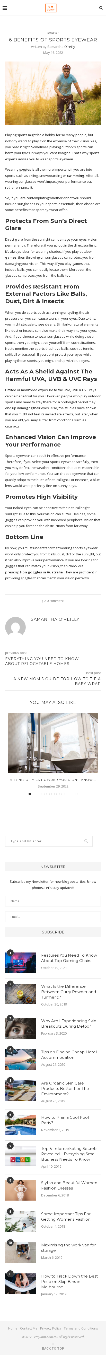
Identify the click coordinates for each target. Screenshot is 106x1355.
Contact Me (29, 1328)
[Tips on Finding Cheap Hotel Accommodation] (20, 1059)
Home (12, 1328)
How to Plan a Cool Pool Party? (65, 1120)
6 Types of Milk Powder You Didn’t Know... (53, 780)
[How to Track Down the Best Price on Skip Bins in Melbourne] (20, 1283)
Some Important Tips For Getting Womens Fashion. (66, 1216)
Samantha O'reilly (61, 46)
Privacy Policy (50, 1328)
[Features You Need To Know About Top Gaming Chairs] (20, 962)
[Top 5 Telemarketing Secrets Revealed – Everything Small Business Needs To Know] (20, 1156)
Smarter (53, 32)
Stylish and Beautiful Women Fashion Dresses (69, 1185)
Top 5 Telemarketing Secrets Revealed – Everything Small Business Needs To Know (69, 1154)
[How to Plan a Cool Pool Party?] (20, 1125)
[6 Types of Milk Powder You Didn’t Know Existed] (53, 743)
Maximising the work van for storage (68, 1248)
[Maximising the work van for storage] (20, 1252)
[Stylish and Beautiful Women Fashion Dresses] (20, 1190)
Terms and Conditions (81, 1328)
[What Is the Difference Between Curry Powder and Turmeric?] (20, 994)
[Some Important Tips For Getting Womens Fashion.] (20, 1221)
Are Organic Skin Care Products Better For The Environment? (65, 1088)
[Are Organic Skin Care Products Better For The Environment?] (20, 1090)
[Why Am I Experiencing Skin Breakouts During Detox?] (20, 1028)
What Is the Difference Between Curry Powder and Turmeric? (68, 992)
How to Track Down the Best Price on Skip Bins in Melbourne (69, 1281)
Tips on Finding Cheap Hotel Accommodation (69, 1055)
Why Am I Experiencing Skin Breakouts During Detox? (68, 1023)
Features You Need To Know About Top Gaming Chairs (69, 958)
